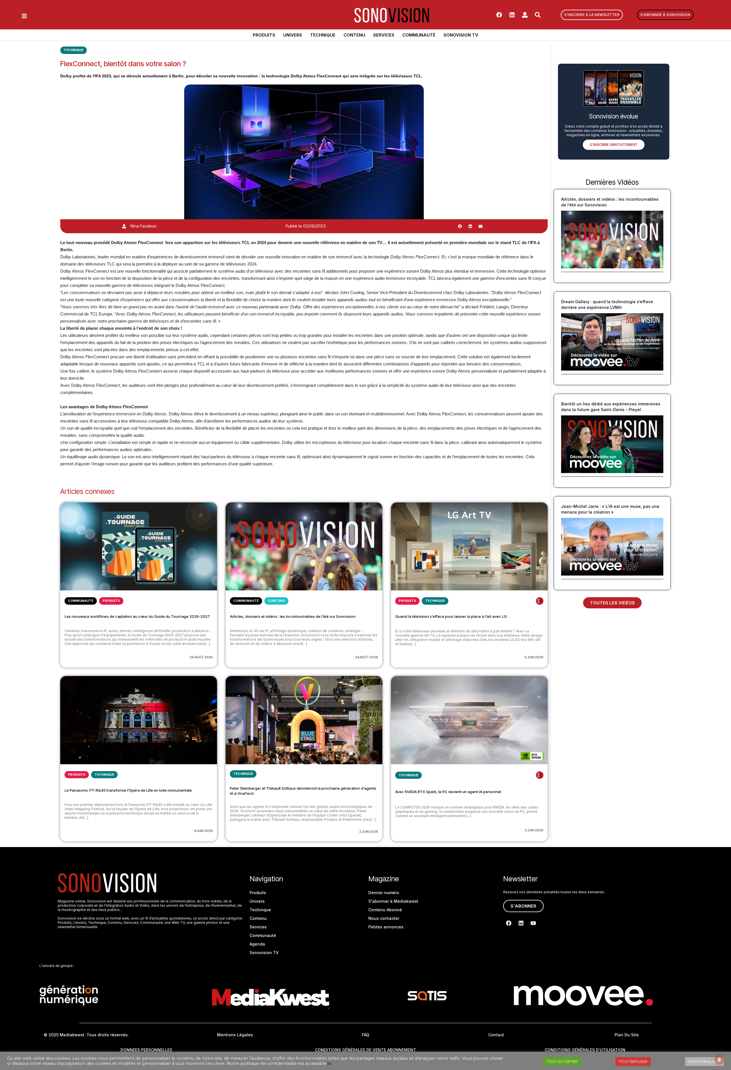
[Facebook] (499, 15)
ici (330, 1063)
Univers (292, 35)
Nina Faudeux (143, 226)
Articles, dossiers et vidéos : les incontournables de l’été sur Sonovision (293, 616)
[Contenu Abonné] (539, 601)
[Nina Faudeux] (124, 226)
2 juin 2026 (368, 832)
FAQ (365, 1034)
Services (383, 35)
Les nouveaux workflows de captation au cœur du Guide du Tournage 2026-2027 (137, 616)
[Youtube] (533, 923)
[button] (460, 226)
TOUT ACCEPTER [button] (562, 1061)
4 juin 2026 (203, 831)
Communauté (418, 35)
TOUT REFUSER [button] (633, 1061)
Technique (323, 35)
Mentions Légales (235, 1034)
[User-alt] (525, 15)
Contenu (354, 35)
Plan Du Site (626, 1034)
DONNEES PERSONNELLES (146, 1049)
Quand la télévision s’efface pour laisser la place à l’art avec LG (451, 616)
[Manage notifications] (719, 1059)
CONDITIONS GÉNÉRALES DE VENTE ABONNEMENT (365, 1049)
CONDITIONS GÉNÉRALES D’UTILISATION (585, 1049)
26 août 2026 (201, 657)
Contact (496, 1034)
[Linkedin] (512, 15)
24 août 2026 (366, 657)
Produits (264, 35)
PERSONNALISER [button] (704, 1061)
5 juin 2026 (534, 657)
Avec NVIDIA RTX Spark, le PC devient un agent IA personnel (448, 791)
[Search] (537, 15)
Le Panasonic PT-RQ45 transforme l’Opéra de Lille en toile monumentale (128, 790)
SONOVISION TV (460, 35)
